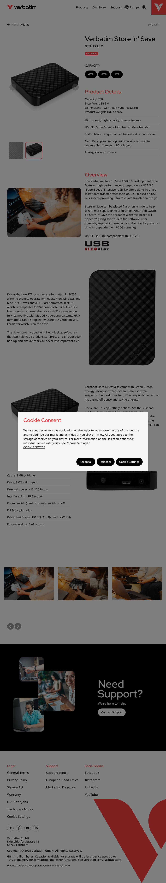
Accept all (86, 462)
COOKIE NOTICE (34, 447)
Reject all (105, 462)
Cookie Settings (129, 462)
